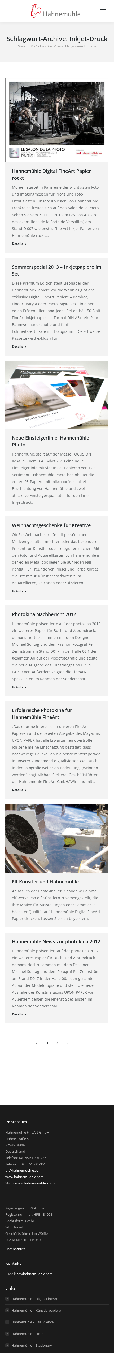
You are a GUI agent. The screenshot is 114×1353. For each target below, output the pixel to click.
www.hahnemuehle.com (24, 1176)
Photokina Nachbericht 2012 (44, 614)
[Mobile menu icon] (103, 11)
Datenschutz (15, 1248)
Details (17, 243)
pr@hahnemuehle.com (23, 1170)
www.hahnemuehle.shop (35, 1183)
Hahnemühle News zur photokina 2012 (56, 941)
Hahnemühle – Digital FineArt (34, 1298)
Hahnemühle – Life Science (32, 1322)
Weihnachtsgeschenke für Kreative (51, 525)
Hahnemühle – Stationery (31, 1345)
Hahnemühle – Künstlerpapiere (36, 1310)
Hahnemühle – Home (28, 1333)
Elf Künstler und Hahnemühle (45, 881)
